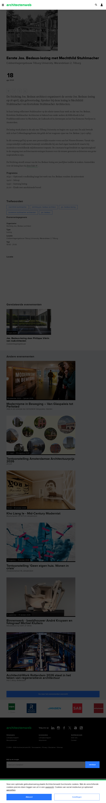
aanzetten (11, 790)
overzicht (49, 787)
